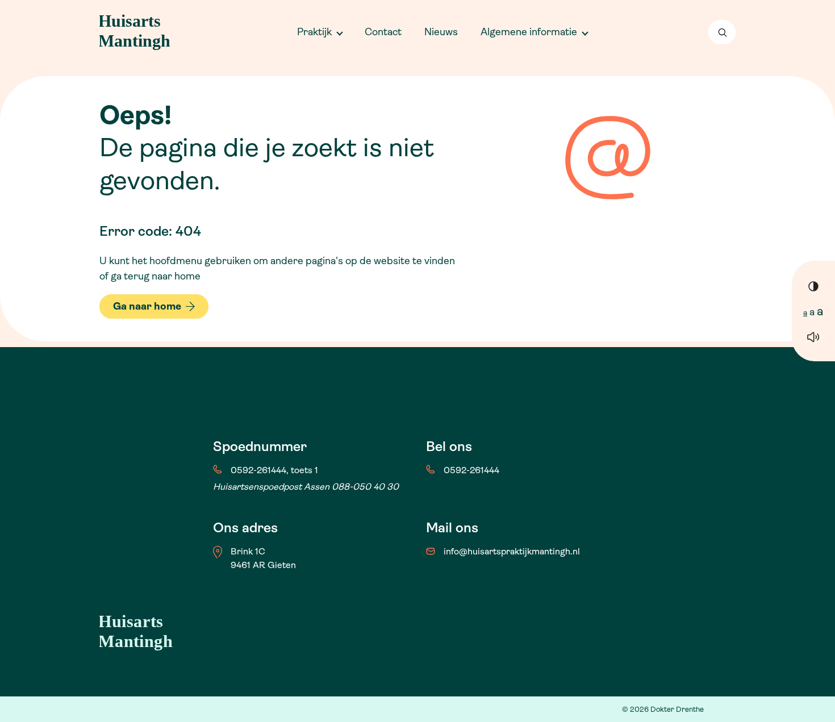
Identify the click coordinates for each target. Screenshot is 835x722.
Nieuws (441, 31)
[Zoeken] (722, 32)
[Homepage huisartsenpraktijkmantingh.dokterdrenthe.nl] (137, 32)
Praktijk (314, 31)
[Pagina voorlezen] (813, 336)
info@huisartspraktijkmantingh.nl (512, 551)
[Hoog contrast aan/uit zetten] (813, 285)
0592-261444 (471, 470)
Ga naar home (147, 306)
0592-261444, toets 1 (274, 470)
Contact (383, 31)
